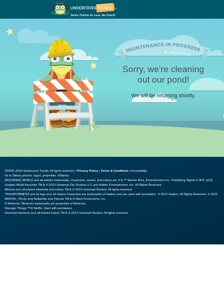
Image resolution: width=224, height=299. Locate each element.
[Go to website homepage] (84, 9)
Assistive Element (21, 232)
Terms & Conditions (115, 170)
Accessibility (139, 170)
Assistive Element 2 (64, 232)
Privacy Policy (87, 170)
